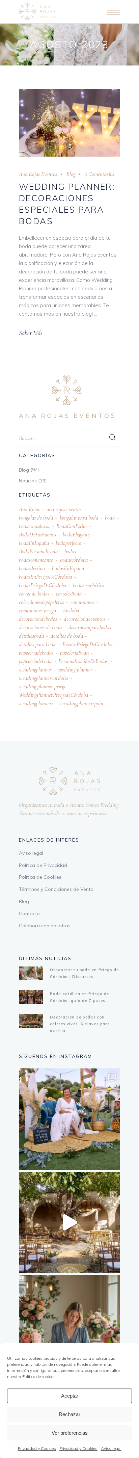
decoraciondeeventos (84, 618)
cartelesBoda (69, 593)
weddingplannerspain (81, 703)
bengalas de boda (36, 517)
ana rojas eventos (64, 509)
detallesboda (31, 635)
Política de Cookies (40, 877)
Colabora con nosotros (45, 926)
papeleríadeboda (35, 661)
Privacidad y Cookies (37, 1448)
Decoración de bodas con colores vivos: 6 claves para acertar (80, 1024)
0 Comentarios (99, 174)
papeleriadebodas (36, 652)
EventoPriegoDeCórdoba (87, 644)
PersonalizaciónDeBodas (83, 661)
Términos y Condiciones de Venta (56, 889)
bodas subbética (88, 585)
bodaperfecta (68, 543)
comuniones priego (37, 610)
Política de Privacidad (43, 865)
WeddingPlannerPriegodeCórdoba (53, 694)
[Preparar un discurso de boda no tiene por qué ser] (69, 1325)
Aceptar (69, 1396)
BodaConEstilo (71, 526)
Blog (70, 174)
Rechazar (69, 1414)
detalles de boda (67, 635)
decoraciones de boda (40, 627)
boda (110, 517)
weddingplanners (36, 703)
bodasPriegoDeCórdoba (42, 585)
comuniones (82, 602)
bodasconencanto (36, 559)
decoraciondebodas (38, 618)
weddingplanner (35, 669)
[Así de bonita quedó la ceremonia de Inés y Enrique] (69, 1222)
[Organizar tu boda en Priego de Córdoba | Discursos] (31, 973)
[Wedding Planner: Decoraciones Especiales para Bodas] (69, 123)
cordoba (71, 610)
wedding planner (75, 669)
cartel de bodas (34, 593)
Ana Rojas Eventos (38, 174)
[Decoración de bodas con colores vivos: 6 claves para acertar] (31, 1021)
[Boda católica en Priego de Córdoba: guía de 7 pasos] (31, 997)
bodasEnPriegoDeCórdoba (45, 576)
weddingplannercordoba (43, 678)
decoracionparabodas (89, 627)
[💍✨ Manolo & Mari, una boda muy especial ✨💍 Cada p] (69, 1119)
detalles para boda (37, 644)
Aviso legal (111, 1448)
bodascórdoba (74, 559)
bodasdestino (32, 568)
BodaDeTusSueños (37, 534)
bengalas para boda (79, 517)
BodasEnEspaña (68, 568)
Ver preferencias (70, 1433)
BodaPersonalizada (38, 551)
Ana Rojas (29, 509)
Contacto (29, 913)
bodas (70, 551)
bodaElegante (76, 534)
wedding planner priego (42, 686)
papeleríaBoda (74, 652)
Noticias (28, 481)
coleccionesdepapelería (41, 602)
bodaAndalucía (34, 526)
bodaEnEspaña (34, 543)
